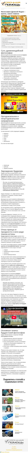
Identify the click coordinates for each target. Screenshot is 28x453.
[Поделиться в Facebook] (5, 386)
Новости (17, 389)
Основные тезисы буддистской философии (12, 46)
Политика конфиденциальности (14, 449)
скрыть (19, 35)
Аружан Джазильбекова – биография (20, 408)
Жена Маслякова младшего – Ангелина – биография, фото (20, 400)
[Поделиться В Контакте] (20, 386)
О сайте (14, 446)
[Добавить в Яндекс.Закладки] (23, 386)
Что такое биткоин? (19, 424)
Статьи (17, 414)
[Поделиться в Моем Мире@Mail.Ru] (10, 386)
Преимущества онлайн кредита (20, 416)
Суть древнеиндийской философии (10, 38)
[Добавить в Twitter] (18, 386)
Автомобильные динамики (18, 433)
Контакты (14, 448)
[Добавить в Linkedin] (7, 386)
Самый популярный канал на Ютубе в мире (20, 392)
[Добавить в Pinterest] (15, 386)
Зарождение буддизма (7, 42)
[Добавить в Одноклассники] (13, 386)
